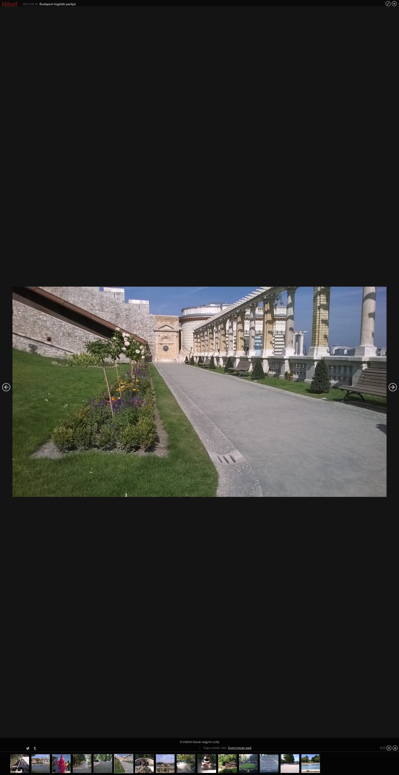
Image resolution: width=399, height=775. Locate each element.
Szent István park (240, 748)
